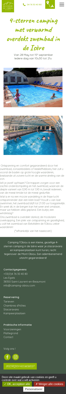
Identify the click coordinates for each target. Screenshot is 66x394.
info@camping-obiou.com (19, 285)
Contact (8, 337)
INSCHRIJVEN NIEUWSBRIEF (20, 366)
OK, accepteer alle (18, 384)
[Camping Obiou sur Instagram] (15, 357)
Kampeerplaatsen (14, 313)
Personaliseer (33, 389)
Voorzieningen (12, 329)
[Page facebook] (7, 357)
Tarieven (9, 301)
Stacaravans (11, 309)
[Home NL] (8, 10)
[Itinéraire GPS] (50, 4)
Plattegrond (11, 333)
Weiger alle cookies (50, 384)
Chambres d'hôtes (15, 305)
